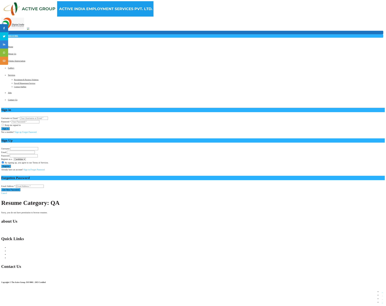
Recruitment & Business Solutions (26, 80)
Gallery (11, 68)
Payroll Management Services (24, 83)
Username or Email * (10, 118)
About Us (12, 54)
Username (5, 149)
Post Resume (9, 36)
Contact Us (12, 100)
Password (5, 156)
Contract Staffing (20, 87)
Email (3, 152)
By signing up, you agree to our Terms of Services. (27, 163)
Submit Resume (14, 251)
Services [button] (11, 75)
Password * (6, 122)
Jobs (10, 93)
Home (10, 47)
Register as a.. (7, 159)
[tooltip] (4, 28)
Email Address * (8, 186)
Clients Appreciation (16, 61)
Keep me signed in (13, 125)
